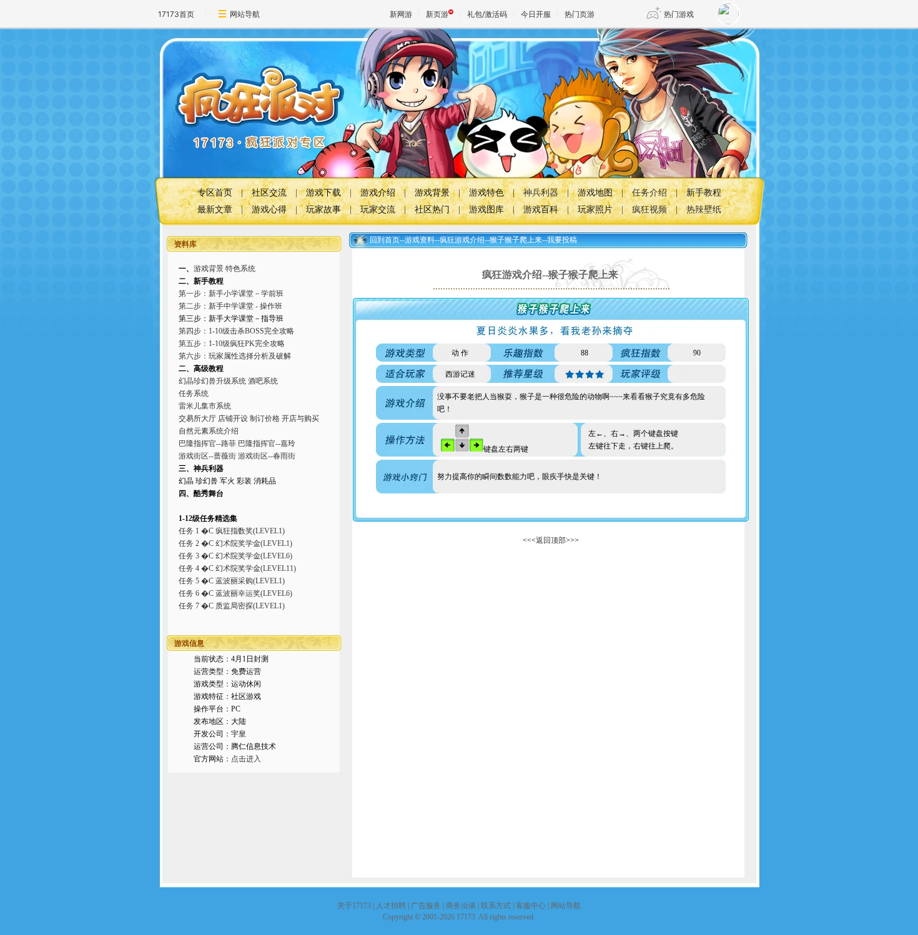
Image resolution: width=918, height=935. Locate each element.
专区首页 (214, 192)
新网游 (401, 14)
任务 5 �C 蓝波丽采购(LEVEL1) (232, 580)
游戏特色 (486, 192)
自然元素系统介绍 (209, 431)
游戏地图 (595, 192)
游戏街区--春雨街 (266, 456)
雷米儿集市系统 (205, 406)
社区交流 (269, 192)
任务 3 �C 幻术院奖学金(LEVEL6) (235, 556)
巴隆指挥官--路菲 (207, 443)
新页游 (437, 14)
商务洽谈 (461, 905)
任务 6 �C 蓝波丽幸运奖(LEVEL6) (235, 593)
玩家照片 (595, 209)
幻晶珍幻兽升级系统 (212, 381)
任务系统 (194, 393)
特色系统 (240, 268)
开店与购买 (300, 418)
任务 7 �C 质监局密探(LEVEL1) (232, 605)
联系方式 (496, 905)
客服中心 (531, 905)
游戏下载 (323, 192)
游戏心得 (269, 209)
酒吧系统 (263, 381)
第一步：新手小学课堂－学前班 (231, 293)
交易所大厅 (197, 418)
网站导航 (245, 14)
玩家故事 (323, 209)
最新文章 (214, 209)
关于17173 (354, 905)
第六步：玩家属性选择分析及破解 (235, 356)
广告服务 (426, 905)
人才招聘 (391, 905)
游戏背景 (432, 192)
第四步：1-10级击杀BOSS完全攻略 (236, 331)
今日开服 (536, 14)
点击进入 (246, 758)
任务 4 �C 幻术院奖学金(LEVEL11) (237, 568)
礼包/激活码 (487, 14)
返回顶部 (551, 540)
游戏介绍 (377, 192)
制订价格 (265, 418)
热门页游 (580, 14)
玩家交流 (377, 209)
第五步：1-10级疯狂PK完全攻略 (232, 343)
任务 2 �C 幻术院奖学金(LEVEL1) (235, 543)
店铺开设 (233, 418)
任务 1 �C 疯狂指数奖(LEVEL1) (232, 531)
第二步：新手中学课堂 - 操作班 (230, 306)
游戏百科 (540, 209)
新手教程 (703, 192)
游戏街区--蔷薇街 (207, 456)
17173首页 (176, 14)
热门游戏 (679, 14)
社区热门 (432, 209)
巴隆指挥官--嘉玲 (266, 443)
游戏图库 (486, 209)
